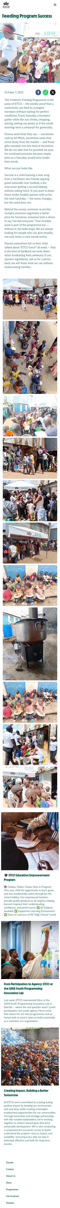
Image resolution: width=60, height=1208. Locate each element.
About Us (10, 1176)
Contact (10, 1169)
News (9, 1183)
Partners (10, 1203)
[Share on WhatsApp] (45, 92)
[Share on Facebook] (38, 92)
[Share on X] (53, 92)
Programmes (12, 1189)
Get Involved (12, 1196)
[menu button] (55, 5)
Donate (9, 1162)
